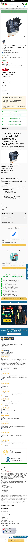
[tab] (14, 129)
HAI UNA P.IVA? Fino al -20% (4, 0)
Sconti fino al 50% (27, 273)
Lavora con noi (5, 494)
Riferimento (4, 50)
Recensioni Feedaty (7, 218)
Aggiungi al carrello (17, 540)
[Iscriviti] (20, 334)
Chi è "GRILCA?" (5, 485)
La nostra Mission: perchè (7, 487)
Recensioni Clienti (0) (7, 222)
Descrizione (5, 128)
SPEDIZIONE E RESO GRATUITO (14, 0)
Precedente (3, 355)
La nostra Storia (5, 489)
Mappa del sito (5, 490)
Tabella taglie (7, 82)
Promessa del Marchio (6, 486)
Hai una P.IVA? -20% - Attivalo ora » (10, 55)
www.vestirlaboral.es (15, 501)
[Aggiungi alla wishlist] (26, 540)
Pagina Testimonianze (6, 492)
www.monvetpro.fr (15, 495)
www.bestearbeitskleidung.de (17, 498)
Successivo (8, 355)
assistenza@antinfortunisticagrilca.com (12, 523)
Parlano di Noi (4, 491)
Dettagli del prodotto (8, 213)
